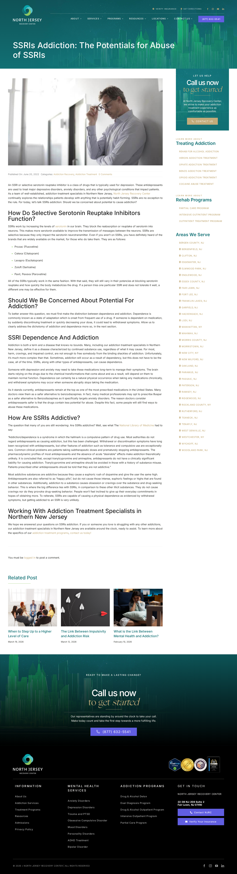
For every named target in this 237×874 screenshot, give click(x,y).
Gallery (37, 608)
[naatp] (200, 759)
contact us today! (81, 532)
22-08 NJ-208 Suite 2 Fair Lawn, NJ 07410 (191, 803)
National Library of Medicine (136, 425)
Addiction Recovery (64, 174)
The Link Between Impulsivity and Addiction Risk (81, 608)
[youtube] (218, 9)
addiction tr (39, 532)
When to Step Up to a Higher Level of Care (28, 608)
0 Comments (105, 174)
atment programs (58, 532)
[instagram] (213, 9)
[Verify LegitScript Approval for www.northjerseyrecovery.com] (175, 764)
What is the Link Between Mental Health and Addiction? (134, 608)
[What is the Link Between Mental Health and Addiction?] (138, 607)
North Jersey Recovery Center (132, 193)
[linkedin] (223, 9)
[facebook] (208, 9)
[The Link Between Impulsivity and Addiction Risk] (85, 607)
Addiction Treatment (86, 174)
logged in (29, 557)
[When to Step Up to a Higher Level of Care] (32, 607)
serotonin (61, 226)
